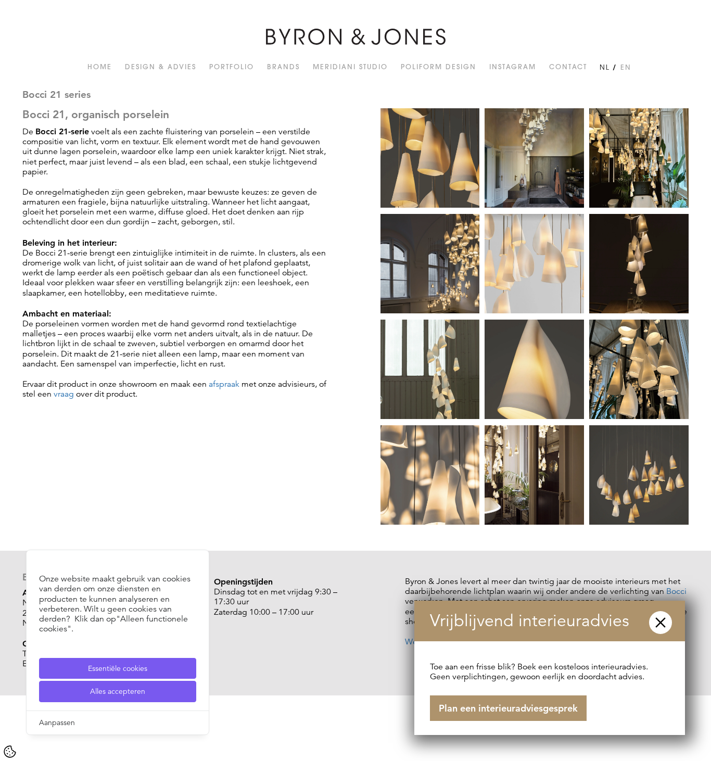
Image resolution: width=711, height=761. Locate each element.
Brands (283, 66)
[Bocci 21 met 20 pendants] (430, 371)
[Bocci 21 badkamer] (639, 159)
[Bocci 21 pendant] (430, 159)
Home (99, 66)
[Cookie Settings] (10, 751)
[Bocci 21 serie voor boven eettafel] (639, 476)
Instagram (512, 66)
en (625, 66)
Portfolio (231, 66)
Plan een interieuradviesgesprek (508, 708)
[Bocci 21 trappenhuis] (430, 265)
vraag (64, 394)
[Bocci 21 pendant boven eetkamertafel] (639, 265)
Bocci (676, 591)
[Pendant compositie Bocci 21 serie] (534, 265)
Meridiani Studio (350, 66)
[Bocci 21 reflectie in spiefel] (639, 371)
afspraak (224, 384)
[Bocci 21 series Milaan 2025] (534, 159)
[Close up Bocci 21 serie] (430, 476)
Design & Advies (160, 66)
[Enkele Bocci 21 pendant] (534, 371)
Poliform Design (438, 66)
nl (605, 66)
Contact (568, 66)
